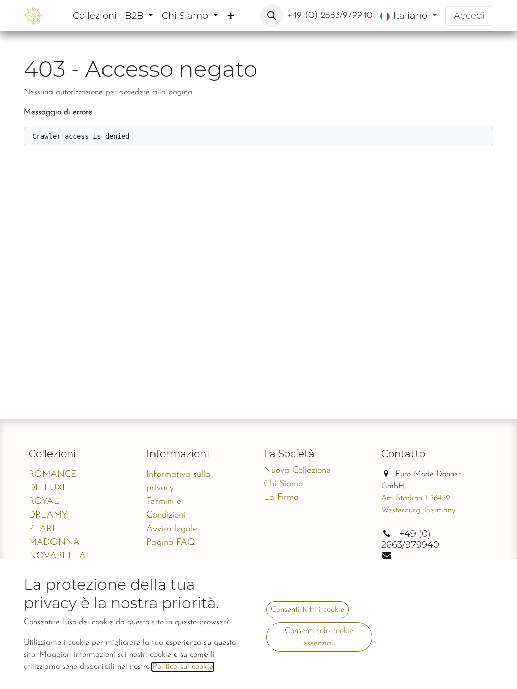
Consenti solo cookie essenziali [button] (319, 637)
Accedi (469, 15)
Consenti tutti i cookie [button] (307, 610)
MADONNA (54, 542)
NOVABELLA (57, 556)
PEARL (43, 529)
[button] (271, 15)
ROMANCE (53, 474)
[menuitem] (95, 16)
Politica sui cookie (182, 667)
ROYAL (44, 501)
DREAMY (48, 515)
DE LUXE (48, 488)
